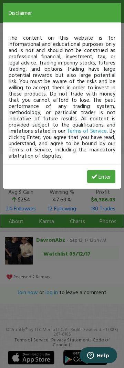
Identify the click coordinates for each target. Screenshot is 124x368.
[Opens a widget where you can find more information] (98, 356)
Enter (105, 176)
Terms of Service (87, 131)
